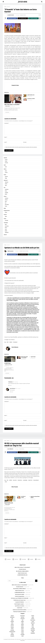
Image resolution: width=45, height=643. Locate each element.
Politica (6, 161)
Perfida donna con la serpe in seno (20, 600)
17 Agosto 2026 (30, 96)
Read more (7, 112)
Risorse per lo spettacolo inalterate (19, 611)
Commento (6, 123)
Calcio (6, 166)
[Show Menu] (3, 1)
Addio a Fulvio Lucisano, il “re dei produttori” (12, 104)
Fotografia (6, 192)
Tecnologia (6, 222)
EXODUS (10, 480)
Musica (8, 440)
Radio (6, 224)
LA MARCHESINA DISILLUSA (20, 592)
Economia (6, 162)
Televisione (6, 182)
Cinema (6, 183)
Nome (5, 137)
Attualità (5, 157)
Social (6, 229)
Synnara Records (35, 480)
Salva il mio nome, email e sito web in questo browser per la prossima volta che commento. (21, 147)
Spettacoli (8, 6)
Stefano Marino (7, 504)
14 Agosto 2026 (33, 358)
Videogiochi (6, 232)
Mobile (6, 230)
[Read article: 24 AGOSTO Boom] (9, 359)
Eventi (5, 174)
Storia (6, 201)
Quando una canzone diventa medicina (19, 609)
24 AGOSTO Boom (7, 363)
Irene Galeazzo (10, 251)
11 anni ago (16, 251)
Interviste (6, 176)
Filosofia (6, 199)
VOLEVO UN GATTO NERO (19, 594)
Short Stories (7, 204)
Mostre (6, 194)
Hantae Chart (20, 480)
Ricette (6, 212)
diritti (7, 342)
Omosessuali (15, 342)
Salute (5, 218)
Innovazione (22, 615)
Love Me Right (25, 480)
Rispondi (10, 385)
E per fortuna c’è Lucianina (31, 98)
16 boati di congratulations (19, 596)
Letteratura (6, 198)
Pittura (22, 630)
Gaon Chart (15, 480)
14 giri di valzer (33, 356)
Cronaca (6, 159)
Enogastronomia (7, 210)
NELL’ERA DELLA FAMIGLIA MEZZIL (22, 571)
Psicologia (6, 220)
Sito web (24, 142)
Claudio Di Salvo (15, 85)
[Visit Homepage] (22, 2)
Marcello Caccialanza (8, 364)
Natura (6, 216)
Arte (4, 187)
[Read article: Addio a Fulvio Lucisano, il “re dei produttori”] (13, 98)
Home (5, 6)
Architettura (6, 189)
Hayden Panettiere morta (30, 94)
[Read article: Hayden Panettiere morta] (25, 95)
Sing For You (30, 480)
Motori (6, 227)
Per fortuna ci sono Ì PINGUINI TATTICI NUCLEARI (19, 598)
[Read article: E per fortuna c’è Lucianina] (25, 99)
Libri (22, 620)
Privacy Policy (22, 640)
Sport (33, 624)
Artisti (11, 440)
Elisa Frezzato (15, 486)
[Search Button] (41, 1)
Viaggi (6, 178)
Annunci (5, 234)
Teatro (6, 185)
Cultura (5, 196)
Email (5, 142)
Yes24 (6, 481)
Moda (5, 208)
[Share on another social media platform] (40, 18)
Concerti (6, 172)
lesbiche (11, 342)
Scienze (5, 214)
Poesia (6, 206)
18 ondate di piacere (22, 569)
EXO (7, 480)
